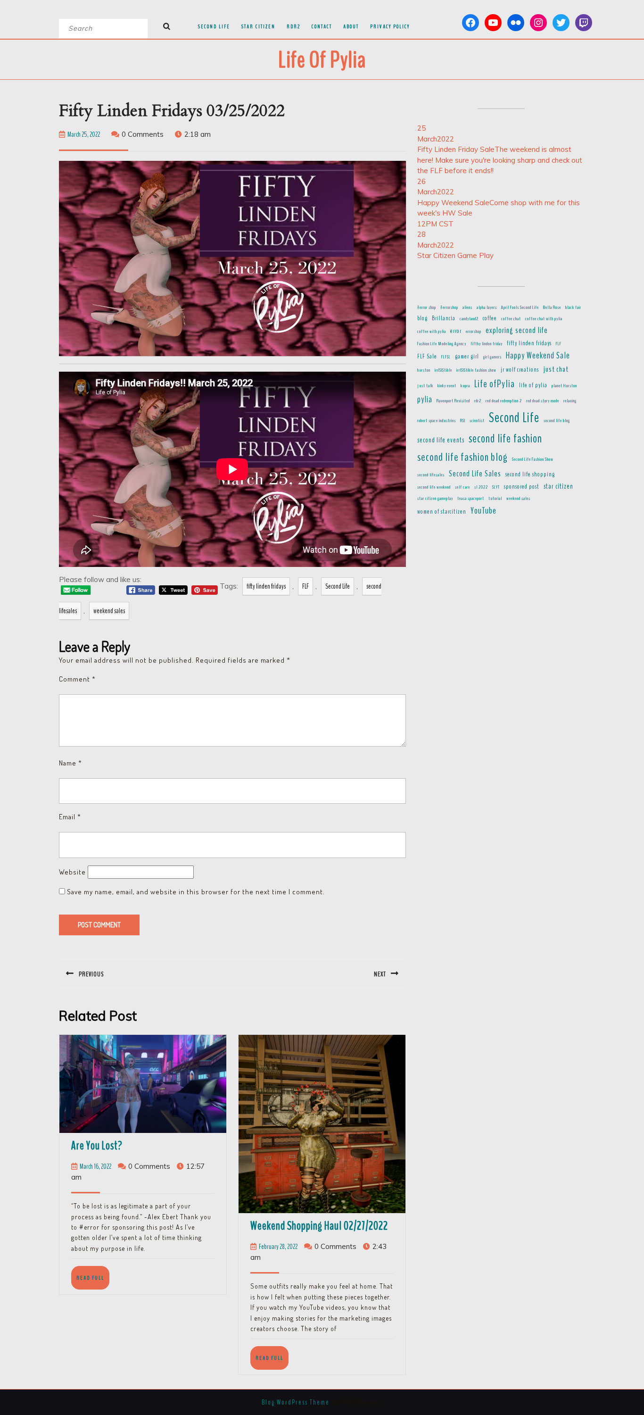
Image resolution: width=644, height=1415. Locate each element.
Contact (322, 26)
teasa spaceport (470, 498)
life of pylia (533, 385)
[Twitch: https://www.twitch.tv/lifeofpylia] (583, 22)
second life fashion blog (462, 457)
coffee (490, 318)
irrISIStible (443, 370)
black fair (573, 307)
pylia (424, 399)
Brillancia (443, 318)
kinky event (447, 385)
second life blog (557, 420)
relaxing (570, 400)
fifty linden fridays (266, 586)
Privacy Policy (390, 26)
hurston (423, 370)
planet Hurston (564, 385)
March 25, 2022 (83, 134)
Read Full (92, 1282)
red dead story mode (542, 400)
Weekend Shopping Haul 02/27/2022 (319, 1226)
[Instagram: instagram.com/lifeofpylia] (538, 22)
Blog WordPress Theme (296, 1402)
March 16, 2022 (95, 1166)
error (456, 331)
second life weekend (434, 487)
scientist (477, 420)
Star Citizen (258, 26)
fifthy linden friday (487, 343)
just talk (425, 385)
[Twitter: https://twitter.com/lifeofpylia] (561, 22)
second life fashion (505, 439)
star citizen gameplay (435, 498)
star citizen (558, 486)
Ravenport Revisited (453, 400)
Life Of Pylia (322, 60)
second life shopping (530, 474)
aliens (467, 307)
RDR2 (293, 26)
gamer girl (467, 356)
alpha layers (487, 307)
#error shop (426, 307)
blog (422, 318)
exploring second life (517, 330)
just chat (556, 369)
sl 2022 (481, 487)
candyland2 (469, 318)
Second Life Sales (475, 473)
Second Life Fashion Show (532, 459)
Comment (77, 678)
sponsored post (521, 487)
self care (462, 487)
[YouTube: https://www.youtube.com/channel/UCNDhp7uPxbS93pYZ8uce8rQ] (493, 22)
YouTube (483, 510)
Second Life (214, 26)
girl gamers (492, 356)
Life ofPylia (494, 384)
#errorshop (449, 307)
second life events (440, 440)
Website (72, 871)
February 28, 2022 (278, 1246)
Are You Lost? (97, 1146)
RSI (462, 420)
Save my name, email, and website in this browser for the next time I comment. (196, 891)
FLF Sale (427, 356)
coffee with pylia (431, 331)
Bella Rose (552, 307)
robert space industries (436, 420)
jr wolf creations (520, 370)
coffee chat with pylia (543, 318)
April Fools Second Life (520, 307)
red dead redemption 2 (504, 400)
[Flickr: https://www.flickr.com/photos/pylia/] (515, 22)
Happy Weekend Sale (538, 356)
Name (70, 762)
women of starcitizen (441, 512)
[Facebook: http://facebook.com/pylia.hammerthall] (470, 22)
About (351, 26)
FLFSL (446, 356)
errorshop (473, 331)
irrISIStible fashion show (476, 370)
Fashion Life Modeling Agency (441, 343)
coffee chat (511, 318)
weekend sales (109, 611)
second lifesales (431, 474)
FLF (305, 586)
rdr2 (477, 400)
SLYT (496, 487)
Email (70, 816)
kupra (465, 385)
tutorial (495, 498)
